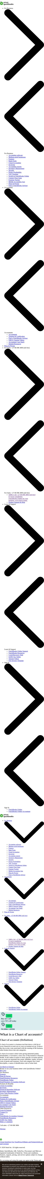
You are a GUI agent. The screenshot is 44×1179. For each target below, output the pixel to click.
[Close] (41, 1164)
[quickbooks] (6, 5)
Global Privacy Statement (26, 1175)
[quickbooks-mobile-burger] (1, 1)
